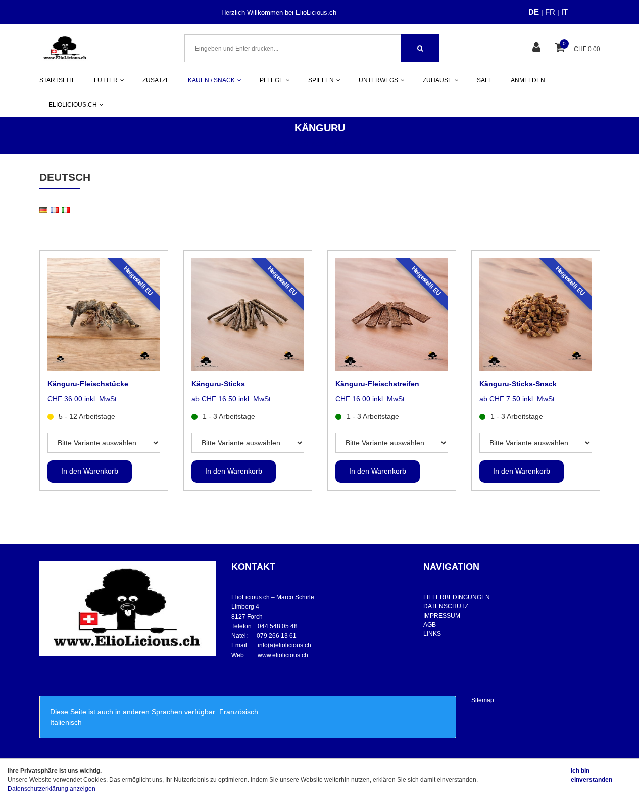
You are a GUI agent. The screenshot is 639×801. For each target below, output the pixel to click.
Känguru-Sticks (218, 384)
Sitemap (482, 700)
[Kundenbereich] (537, 48)
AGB (429, 624)
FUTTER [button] (106, 80)
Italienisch (66, 722)
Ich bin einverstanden (591, 775)
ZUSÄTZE (156, 80)
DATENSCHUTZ (445, 606)
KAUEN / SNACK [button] (211, 80)
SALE (485, 80)
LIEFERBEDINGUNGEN (456, 597)
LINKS (432, 633)
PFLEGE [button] (271, 80)
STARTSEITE (57, 80)
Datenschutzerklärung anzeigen (51, 788)
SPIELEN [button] (321, 80)
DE (533, 12)
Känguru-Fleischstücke (87, 384)
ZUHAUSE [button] (437, 80)
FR (550, 12)
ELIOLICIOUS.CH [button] (72, 104)
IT (564, 12)
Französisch (238, 712)
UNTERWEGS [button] (378, 80)
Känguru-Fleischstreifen (377, 384)
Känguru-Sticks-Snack (518, 384)
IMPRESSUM (441, 615)
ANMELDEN (528, 80)
